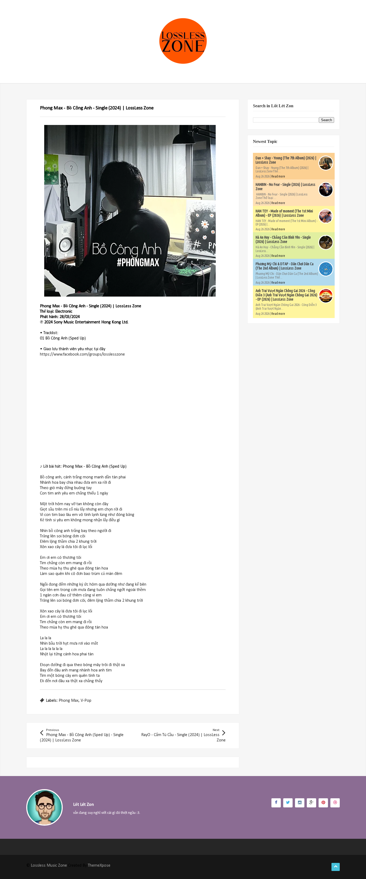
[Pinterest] (323, 802)
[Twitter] (288, 802)
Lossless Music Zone (49, 865)
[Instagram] (299, 802)
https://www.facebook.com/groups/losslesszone (82, 354)
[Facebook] (276, 802)
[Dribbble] (335, 802)
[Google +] (311, 802)
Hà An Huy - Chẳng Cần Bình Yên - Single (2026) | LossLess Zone (283, 239)
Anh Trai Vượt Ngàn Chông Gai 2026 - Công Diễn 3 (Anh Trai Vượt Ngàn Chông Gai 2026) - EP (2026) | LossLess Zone (286, 295)
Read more (278, 176)
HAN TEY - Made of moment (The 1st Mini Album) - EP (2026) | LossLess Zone (284, 213)
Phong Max (69, 701)
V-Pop (86, 701)
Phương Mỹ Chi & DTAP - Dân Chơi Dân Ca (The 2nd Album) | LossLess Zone (284, 266)
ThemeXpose (99, 865)
